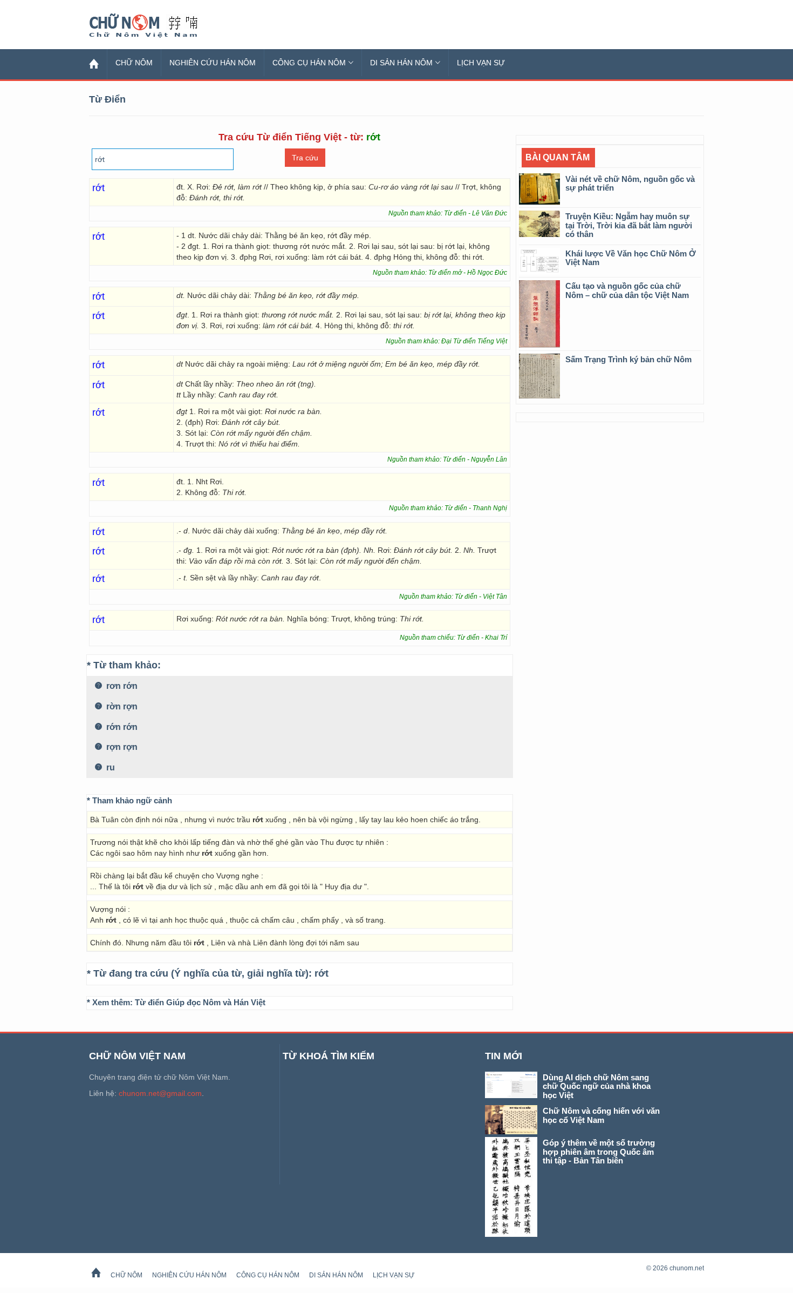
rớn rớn (121, 727)
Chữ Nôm (156, 25)
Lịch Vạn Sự (481, 62)
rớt (322, 973)
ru (109, 767)
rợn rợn (121, 747)
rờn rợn (121, 706)
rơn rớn (121, 685)
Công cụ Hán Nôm (309, 62)
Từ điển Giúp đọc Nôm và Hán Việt (200, 1002)
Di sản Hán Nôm (401, 62)
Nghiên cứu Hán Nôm (212, 62)
